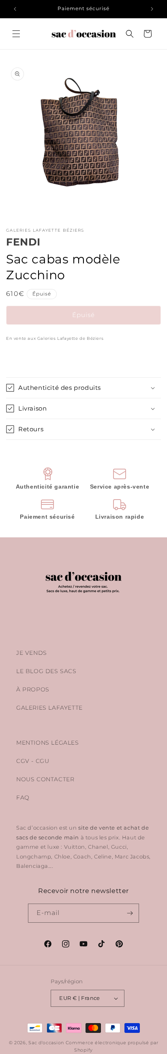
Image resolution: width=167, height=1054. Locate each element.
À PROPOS (32, 689)
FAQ (23, 797)
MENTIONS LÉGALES (47, 742)
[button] (16, 34)
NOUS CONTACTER (45, 779)
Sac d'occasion (46, 1042)
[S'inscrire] (130, 913)
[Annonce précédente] (15, 9)
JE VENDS (31, 652)
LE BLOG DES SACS (46, 671)
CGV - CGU (32, 761)
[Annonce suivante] (152, 9)
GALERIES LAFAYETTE (49, 707)
